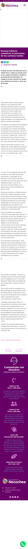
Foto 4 (18, 340)
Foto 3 (12, 340)
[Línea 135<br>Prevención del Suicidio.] (14, 429)
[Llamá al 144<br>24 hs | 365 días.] (14, 403)
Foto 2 (7, 340)
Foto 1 (3, 340)
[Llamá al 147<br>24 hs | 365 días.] (14, 380)
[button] (24, 5)
